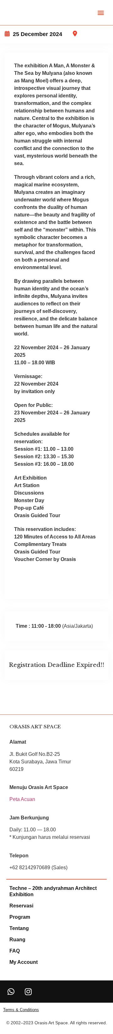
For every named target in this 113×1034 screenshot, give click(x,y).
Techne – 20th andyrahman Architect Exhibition (53, 891)
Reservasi (21, 905)
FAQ (14, 950)
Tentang (19, 928)
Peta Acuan (22, 799)
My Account (23, 962)
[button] (101, 13)
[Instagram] (28, 991)
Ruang (17, 939)
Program (19, 917)
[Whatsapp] (11, 991)
